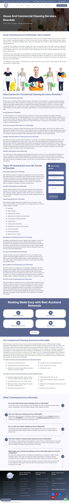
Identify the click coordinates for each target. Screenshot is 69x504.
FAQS (34, 5)
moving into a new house (30, 269)
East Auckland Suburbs (42, 489)
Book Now (34, 332)
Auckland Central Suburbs (43, 481)
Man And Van (23, 486)
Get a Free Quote (6, 500)
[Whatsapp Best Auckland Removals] (66, 500)
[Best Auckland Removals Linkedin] (59, 494)
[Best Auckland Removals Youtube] (53, 497)
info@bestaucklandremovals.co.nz (46, 418)
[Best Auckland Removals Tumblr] (63, 494)
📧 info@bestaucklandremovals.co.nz (44, 1)
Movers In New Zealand (42, 478)
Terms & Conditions (62, 502)
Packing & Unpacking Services (25, 489)
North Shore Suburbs (41, 484)
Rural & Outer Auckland (42, 494)
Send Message (53, 196)
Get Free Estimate (61, 5)
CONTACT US (47, 5)
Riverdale (14, 23)
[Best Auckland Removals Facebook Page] (53, 494)
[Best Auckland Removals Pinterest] (56, 494)
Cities (9, 23)
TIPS (38, 5)
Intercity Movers (24, 493)
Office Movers (23, 484)
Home (4, 23)
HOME (17, 5)
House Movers (23, 478)
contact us (51, 416)
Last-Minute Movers (25, 495)
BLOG (42, 5)
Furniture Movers (24, 481)
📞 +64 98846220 (61, 1)
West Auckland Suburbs (42, 486)
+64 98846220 (19, 418)
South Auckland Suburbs (42, 491)
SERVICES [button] (28, 5)
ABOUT (22, 5)
